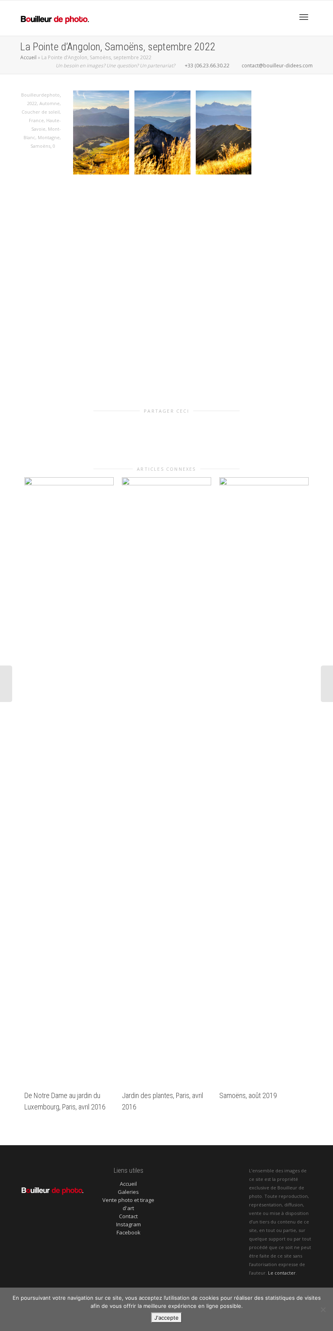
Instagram (128, 1224)
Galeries (128, 1191)
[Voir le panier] (283, 16)
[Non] (323, 1309)
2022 (32, 103)
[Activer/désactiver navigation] (304, 17)
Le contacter (282, 1273)
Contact (128, 1216)
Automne (49, 103)
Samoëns (40, 146)
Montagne (49, 137)
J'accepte (166, 1317)
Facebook (129, 1232)
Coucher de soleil (41, 112)
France (36, 120)
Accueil (28, 57)
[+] (69, 781)
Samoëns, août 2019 (248, 1095)
